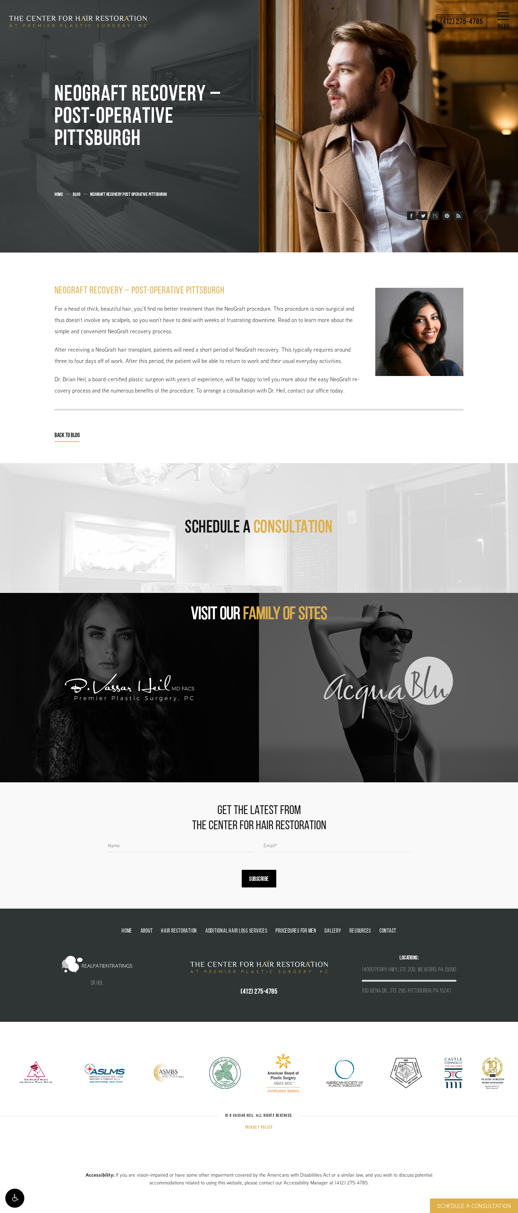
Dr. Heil (97, 983)
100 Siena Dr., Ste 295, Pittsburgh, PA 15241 (406, 991)
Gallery (333, 931)
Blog (76, 194)
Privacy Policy (259, 1128)
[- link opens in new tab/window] (129, 687)
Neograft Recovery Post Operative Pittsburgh (128, 194)
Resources (360, 931)
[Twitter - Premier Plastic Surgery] (423, 216)
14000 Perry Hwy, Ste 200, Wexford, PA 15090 (409, 970)
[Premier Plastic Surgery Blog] (458, 216)
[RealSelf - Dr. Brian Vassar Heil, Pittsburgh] (434, 216)
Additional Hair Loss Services (236, 931)
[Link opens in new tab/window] (36, 1072)
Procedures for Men (296, 931)
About (147, 931)
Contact (388, 931)
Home (59, 194)
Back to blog (67, 435)
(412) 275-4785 (351, 1182)
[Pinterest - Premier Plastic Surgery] (446, 216)
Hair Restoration (179, 931)
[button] (14, 1198)
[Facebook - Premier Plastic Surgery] (411, 216)
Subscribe (259, 879)
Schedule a (259, 528)
